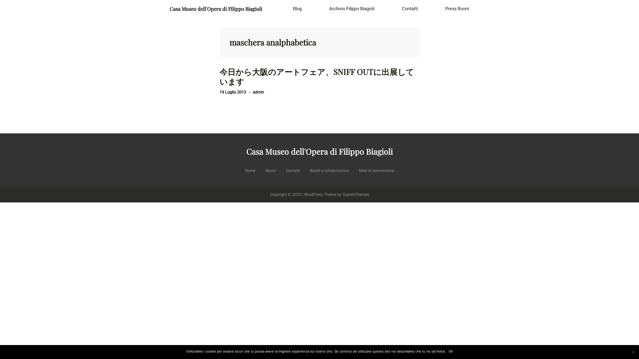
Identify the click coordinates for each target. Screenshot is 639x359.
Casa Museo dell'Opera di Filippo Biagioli (216, 8)
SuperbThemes (355, 194)
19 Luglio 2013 (233, 92)
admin (258, 92)
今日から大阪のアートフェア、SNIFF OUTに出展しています (317, 76)
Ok (451, 351)
